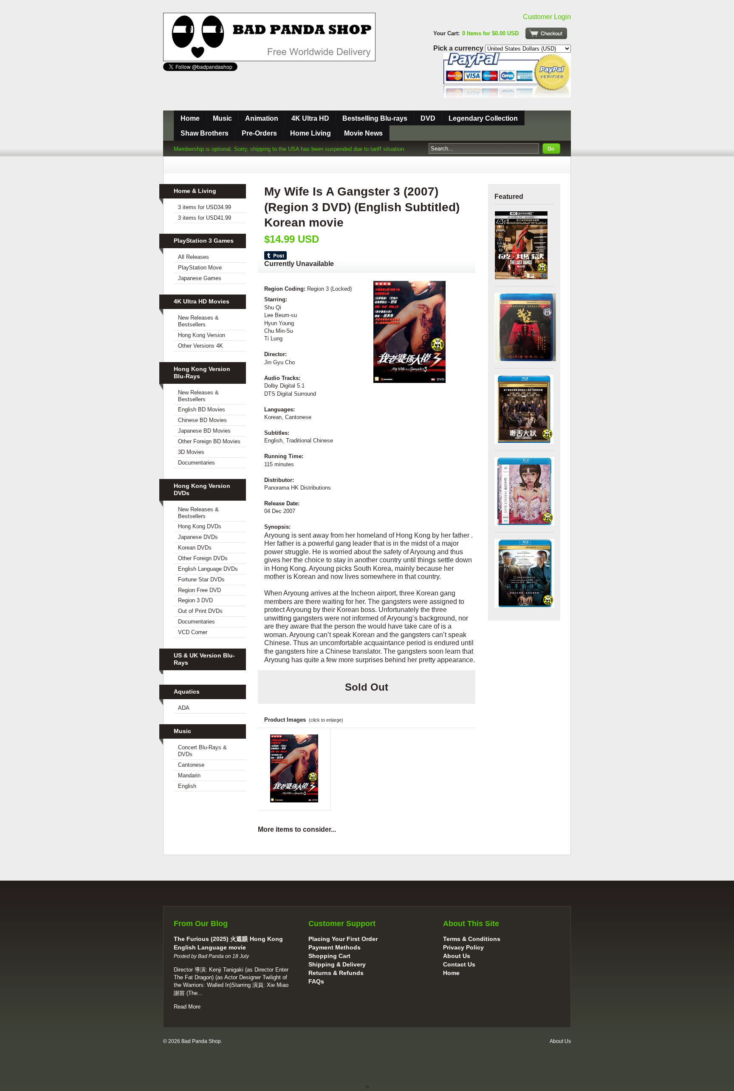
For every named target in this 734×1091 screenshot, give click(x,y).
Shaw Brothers (205, 133)
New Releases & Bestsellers (198, 321)
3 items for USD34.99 (204, 207)
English (187, 786)
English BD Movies (201, 409)
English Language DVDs (208, 569)
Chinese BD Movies (202, 420)
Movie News (363, 133)
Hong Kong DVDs (199, 526)
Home (190, 118)
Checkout (546, 33)
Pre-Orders (259, 133)
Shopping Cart (329, 955)
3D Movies (191, 452)
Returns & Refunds (336, 972)
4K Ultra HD (310, 118)
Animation (261, 118)
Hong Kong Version (201, 335)
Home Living (310, 133)
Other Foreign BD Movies (209, 441)
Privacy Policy (463, 947)
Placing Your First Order (343, 938)
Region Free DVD (199, 590)
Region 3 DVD (195, 600)
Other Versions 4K (200, 346)
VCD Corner (192, 632)
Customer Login (547, 16)
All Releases (193, 257)
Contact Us (459, 964)
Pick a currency (459, 48)
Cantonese (191, 765)
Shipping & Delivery (337, 964)
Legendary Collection (483, 118)
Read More (187, 1006)
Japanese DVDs (198, 537)
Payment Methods (334, 947)
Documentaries (196, 462)
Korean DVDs (195, 547)
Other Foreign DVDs (203, 558)
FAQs (316, 981)
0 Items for (490, 33)
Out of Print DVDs (200, 611)
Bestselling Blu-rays (374, 118)
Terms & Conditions (471, 938)
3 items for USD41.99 (204, 218)
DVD (428, 118)
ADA (183, 708)
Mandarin (189, 775)
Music (222, 118)
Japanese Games (199, 278)
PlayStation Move (200, 267)
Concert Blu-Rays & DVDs (202, 750)
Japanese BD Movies (204, 431)
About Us (456, 955)
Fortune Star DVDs (201, 579)
